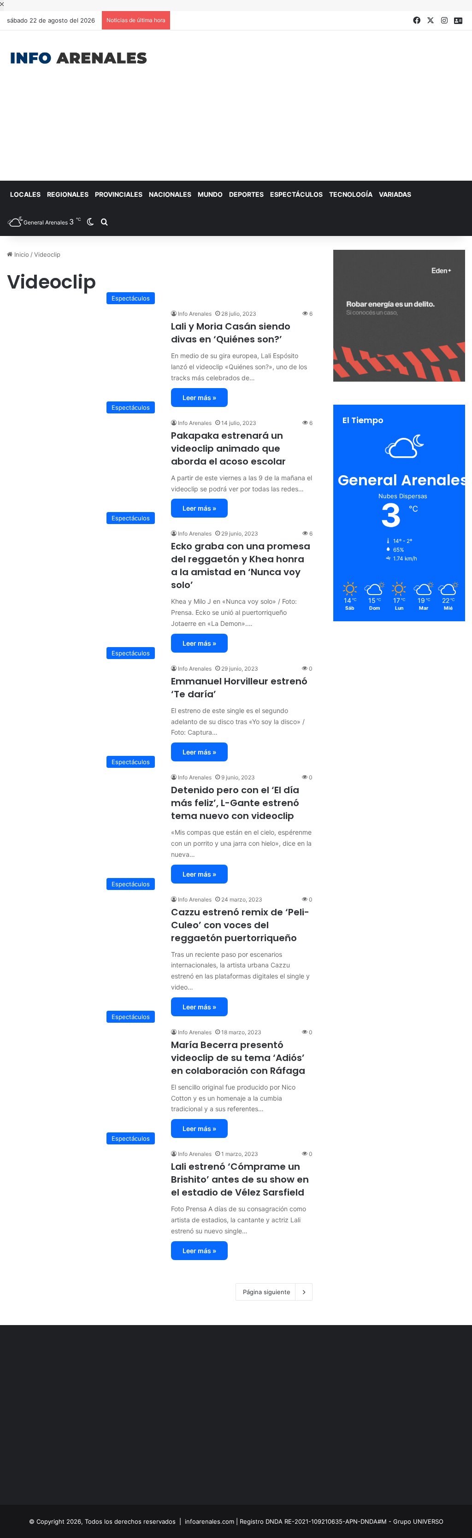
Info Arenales (195, 313)
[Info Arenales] (78, 58)
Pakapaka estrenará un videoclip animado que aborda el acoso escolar (228, 448)
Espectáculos (296, 194)
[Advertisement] (318, 104)
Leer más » (199, 397)
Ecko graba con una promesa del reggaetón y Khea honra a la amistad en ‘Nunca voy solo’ (240, 565)
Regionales (67, 194)
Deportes (246, 194)
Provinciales (118, 194)
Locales (25, 194)
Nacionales (170, 194)
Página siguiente (266, 1292)
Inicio (20, 254)
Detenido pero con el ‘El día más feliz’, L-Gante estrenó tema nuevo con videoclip (235, 803)
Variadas (395, 194)
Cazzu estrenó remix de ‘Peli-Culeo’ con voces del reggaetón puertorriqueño (240, 925)
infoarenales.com (209, 1521)
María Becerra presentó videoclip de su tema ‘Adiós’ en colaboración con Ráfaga (238, 1057)
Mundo (210, 194)
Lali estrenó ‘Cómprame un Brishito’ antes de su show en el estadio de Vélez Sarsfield (240, 1179)
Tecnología (350, 194)
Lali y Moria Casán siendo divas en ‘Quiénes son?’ (230, 333)
